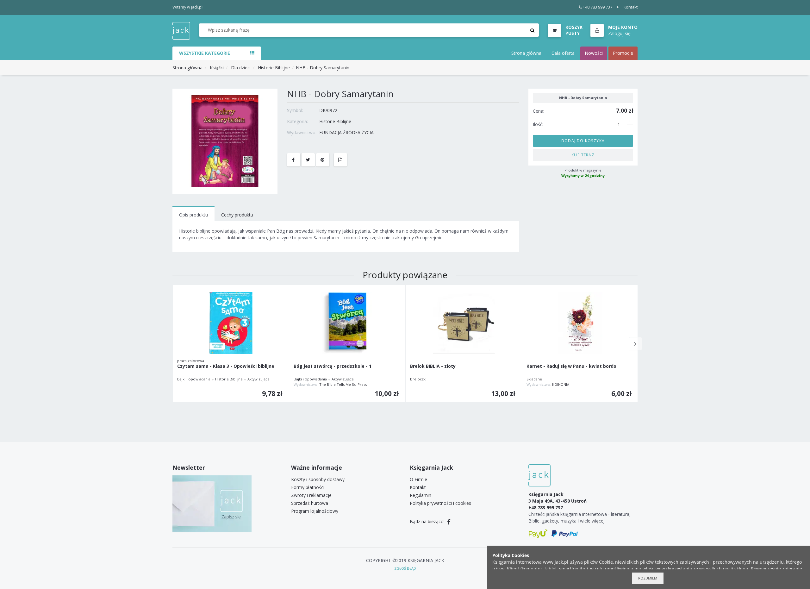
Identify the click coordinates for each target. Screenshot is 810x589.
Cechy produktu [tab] (237, 215)
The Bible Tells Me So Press (343, 384)
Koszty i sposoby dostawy (318, 479)
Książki (217, 68)
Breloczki (418, 379)
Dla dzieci (241, 68)
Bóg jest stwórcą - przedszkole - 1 (332, 366)
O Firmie (418, 479)
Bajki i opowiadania (193, 379)
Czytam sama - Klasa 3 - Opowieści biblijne (225, 366)
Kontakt (631, 7)
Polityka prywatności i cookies (440, 503)
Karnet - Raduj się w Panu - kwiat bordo (571, 366)
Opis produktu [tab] (193, 215)
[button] (614, 30)
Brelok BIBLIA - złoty (433, 366)
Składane (534, 379)
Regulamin (420, 495)
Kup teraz (583, 154)
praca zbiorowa (190, 360)
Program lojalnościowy (314, 511)
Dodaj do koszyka (583, 140)
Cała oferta (563, 53)
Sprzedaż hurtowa (309, 503)
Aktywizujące (258, 379)
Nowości (594, 53)
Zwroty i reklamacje (311, 495)
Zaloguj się (619, 33)
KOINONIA (560, 384)
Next (635, 343)
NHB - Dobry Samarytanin (322, 68)
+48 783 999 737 (597, 7)
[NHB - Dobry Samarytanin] (225, 141)
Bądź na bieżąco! (428, 521)
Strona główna (526, 53)
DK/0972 (328, 110)
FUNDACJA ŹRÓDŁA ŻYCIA (346, 132)
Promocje (623, 53)
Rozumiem (647, 578)
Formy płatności (307, 487)
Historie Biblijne (274, 68)
